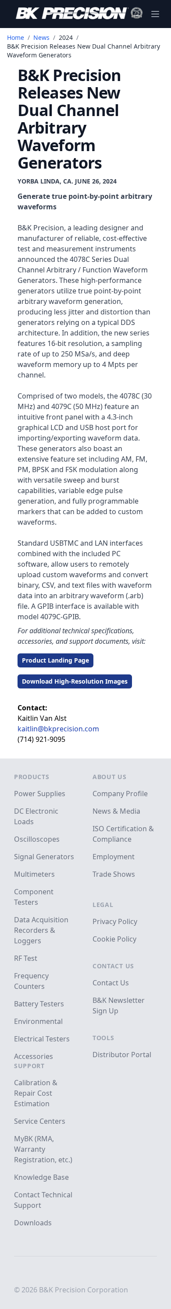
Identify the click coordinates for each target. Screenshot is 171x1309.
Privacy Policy (115, 921)
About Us (110, 777)
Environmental (38, 1021)
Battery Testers (39, 1004)
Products (32, 777)
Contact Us (113, 966)
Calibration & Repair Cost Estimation (35, 1093)
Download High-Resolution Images (75, 681)
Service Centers (39, 1121)
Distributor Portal (122, 1054)
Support (29, 1066)
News (41, 37)
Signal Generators (44, 856)
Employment (114, 856)
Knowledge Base (41, 1177)
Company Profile (120, 793)
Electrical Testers (42, 1039)
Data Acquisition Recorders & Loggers (41, 930)
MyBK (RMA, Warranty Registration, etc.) (43, 1149)
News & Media (116, 811)
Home (15, 37)
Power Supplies (39, 793)
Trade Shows (114, 874)
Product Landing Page (55, 660)
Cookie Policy (114, 939)
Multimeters (34, 874)
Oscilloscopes (37, 839)
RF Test (25, 958)
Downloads (33, 1223)
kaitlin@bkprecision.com (58, 729)
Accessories (33, 1056)
